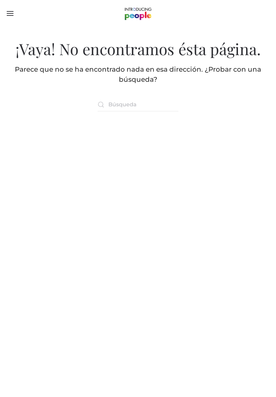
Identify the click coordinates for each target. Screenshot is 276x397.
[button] (10, 13)
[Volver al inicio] (138, 13)
